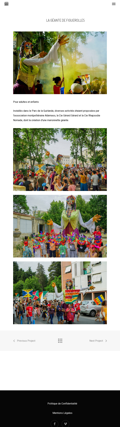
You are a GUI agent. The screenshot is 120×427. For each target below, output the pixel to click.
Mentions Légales (62, 412)
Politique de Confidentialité (62, 403)
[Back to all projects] (60, 340)
